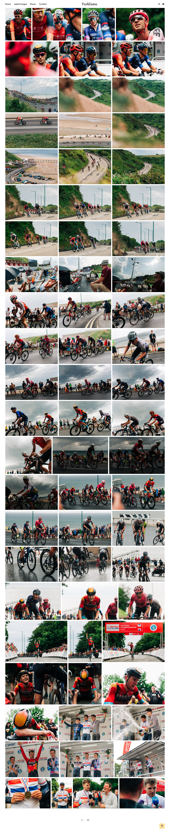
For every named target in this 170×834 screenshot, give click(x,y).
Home (8, 4)
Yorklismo (89, 4)
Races (33, 4)
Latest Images (20, 4)
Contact (42, 4)
